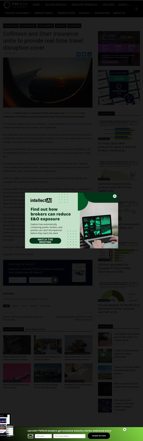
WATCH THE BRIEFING (45, 241)
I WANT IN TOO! (99, 436)
